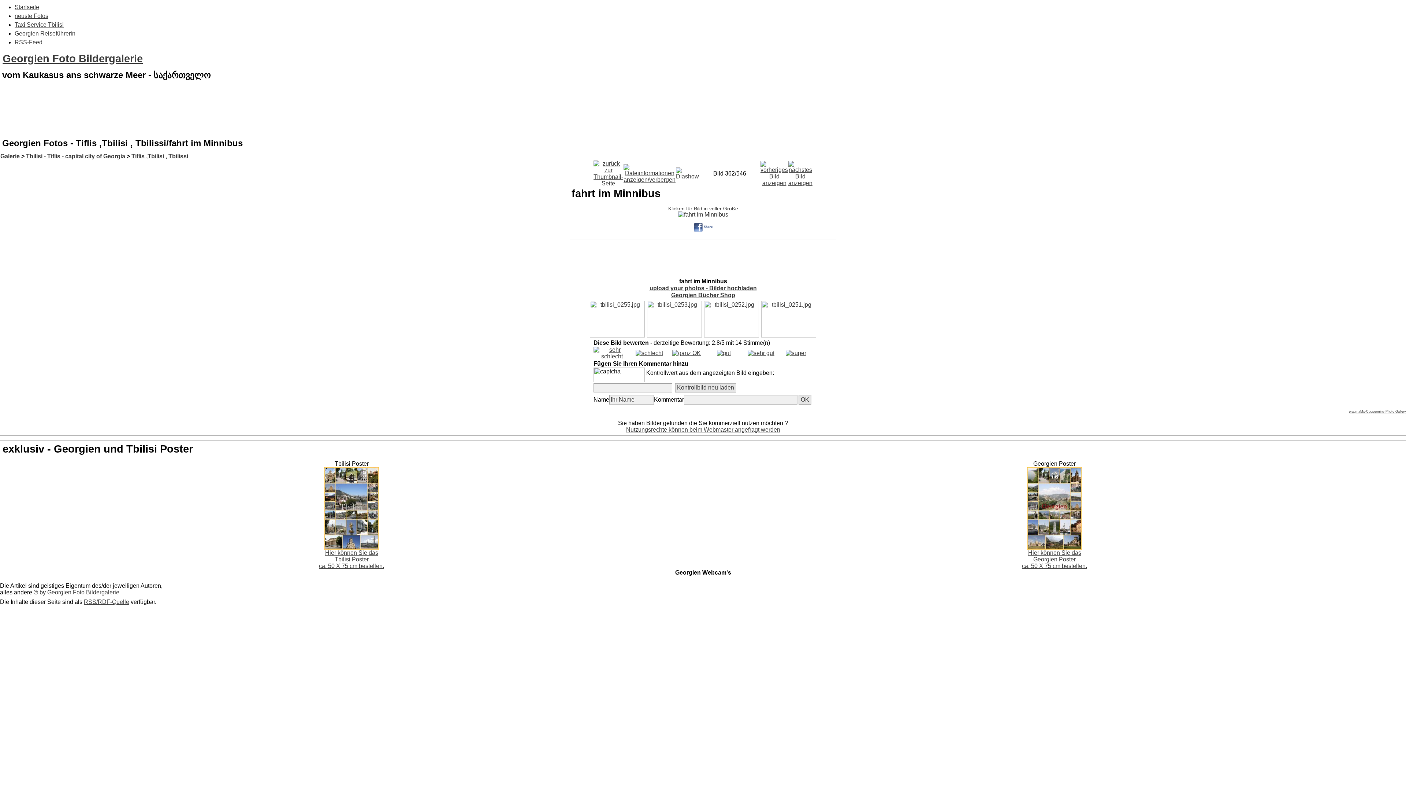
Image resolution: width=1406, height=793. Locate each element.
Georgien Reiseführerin (45, 33)
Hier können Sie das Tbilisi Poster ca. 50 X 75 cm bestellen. (351, 559)
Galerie (10, 156)
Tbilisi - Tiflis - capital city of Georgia (75, 156)
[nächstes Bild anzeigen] (800, 172)
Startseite (27, 7)
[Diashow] (687, 172)
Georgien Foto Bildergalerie (73, 58)
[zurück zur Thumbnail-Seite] (608, 172)
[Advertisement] (703, 115)
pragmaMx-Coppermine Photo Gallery (1377, 411)
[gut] (724, 353)
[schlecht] (649, 353)
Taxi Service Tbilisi (39, 25)
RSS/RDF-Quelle (106, 602)
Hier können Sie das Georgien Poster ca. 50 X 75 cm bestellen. (1054, 559)
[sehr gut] (761, 353)
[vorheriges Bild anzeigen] (774, 172)
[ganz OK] (686, 353)
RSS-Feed (28, 42)
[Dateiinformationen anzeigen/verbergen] (650, 172)
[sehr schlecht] (612, 356)
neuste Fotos (31, 16)
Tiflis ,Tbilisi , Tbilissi (159, 156)
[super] (796, 353)
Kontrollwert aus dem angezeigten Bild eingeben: (710, 373)
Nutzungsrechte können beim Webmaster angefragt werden (703, 430)
